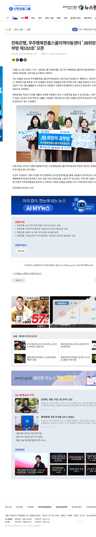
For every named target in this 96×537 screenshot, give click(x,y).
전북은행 (21, 250)
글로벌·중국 (75, 17)
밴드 (25, 60)
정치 (40, 17)
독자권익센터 (77, 507)
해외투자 (88, 17)
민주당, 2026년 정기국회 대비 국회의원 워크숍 (58, 458)
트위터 (21, 60)
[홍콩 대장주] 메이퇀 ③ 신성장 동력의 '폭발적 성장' (41, 358)
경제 (58, 17)
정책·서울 (49, 17)
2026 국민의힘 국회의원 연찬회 (76, 458)
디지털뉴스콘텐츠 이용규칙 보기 (27, 273)
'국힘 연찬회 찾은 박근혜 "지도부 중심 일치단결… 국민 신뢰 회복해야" (30, 471)
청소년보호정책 (61, 507)
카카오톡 (13, 60)
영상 (22, 17)
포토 (33, 17)
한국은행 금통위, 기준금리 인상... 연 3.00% (58, 470)
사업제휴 (30, 507)
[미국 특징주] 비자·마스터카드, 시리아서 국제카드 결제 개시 (42, 345)
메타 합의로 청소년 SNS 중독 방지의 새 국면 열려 (75, 345)
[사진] (26, 405)
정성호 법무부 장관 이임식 (76, 470)
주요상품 (19, 507)
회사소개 (8, 507)
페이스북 (17, 60)
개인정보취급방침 (44, 507)
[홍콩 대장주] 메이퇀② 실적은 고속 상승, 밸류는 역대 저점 (75, 358)
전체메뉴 (7, 18)
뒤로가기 (19, 280)
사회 (65, 17)
